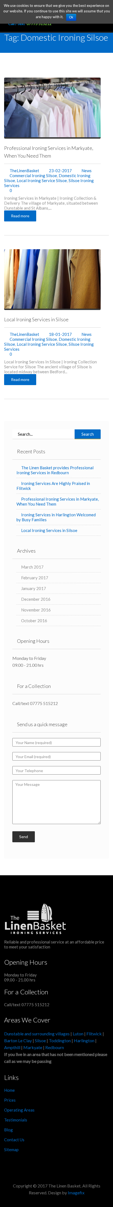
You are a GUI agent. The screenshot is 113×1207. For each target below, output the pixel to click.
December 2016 (35, 599)
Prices (10, 1100)
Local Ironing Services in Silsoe (36, 319)
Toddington (60, 1040)
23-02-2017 (60, 170)
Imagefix (76, 1192)
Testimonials (15, 1119)
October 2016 (34, 620)
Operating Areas (19, 1109)
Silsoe (41, 1040)
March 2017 (32, 566)
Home (9, 1090)
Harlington (84, 1040)
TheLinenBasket (24, 170)
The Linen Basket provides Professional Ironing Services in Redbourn (55, 470)
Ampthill (12, 1047)
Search (87, 434)
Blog (8, 1129)
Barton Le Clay (18, 1040)
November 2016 (36, 609)
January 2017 (33, 588)
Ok (71, 17)
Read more (20, 215)
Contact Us (14, 1139)
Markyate (32, 1047)
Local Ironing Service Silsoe (42, 180)
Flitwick (94, 1033)
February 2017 (34, 577)
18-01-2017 (60, 334)
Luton (78, 1033)
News (86, 170)
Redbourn (54, 1047)
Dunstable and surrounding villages (37, 1033)
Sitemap (11, 1149)
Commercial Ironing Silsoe (33, 175)
